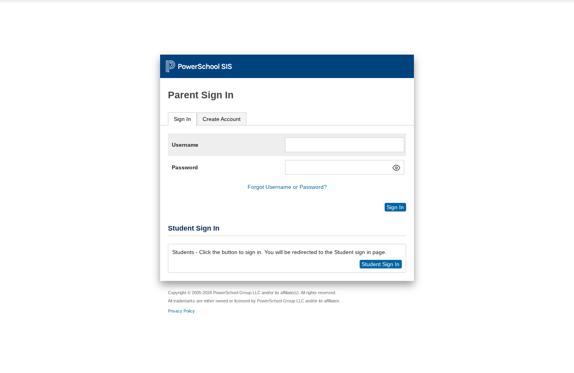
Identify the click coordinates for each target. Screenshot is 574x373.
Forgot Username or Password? (287, 187)
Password (185, 167)
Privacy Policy (181, 311)
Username (185, 145)
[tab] (182, 119)
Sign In (182, 119)
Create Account (222, 119)
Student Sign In (380, 264)
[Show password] (396, 168)
